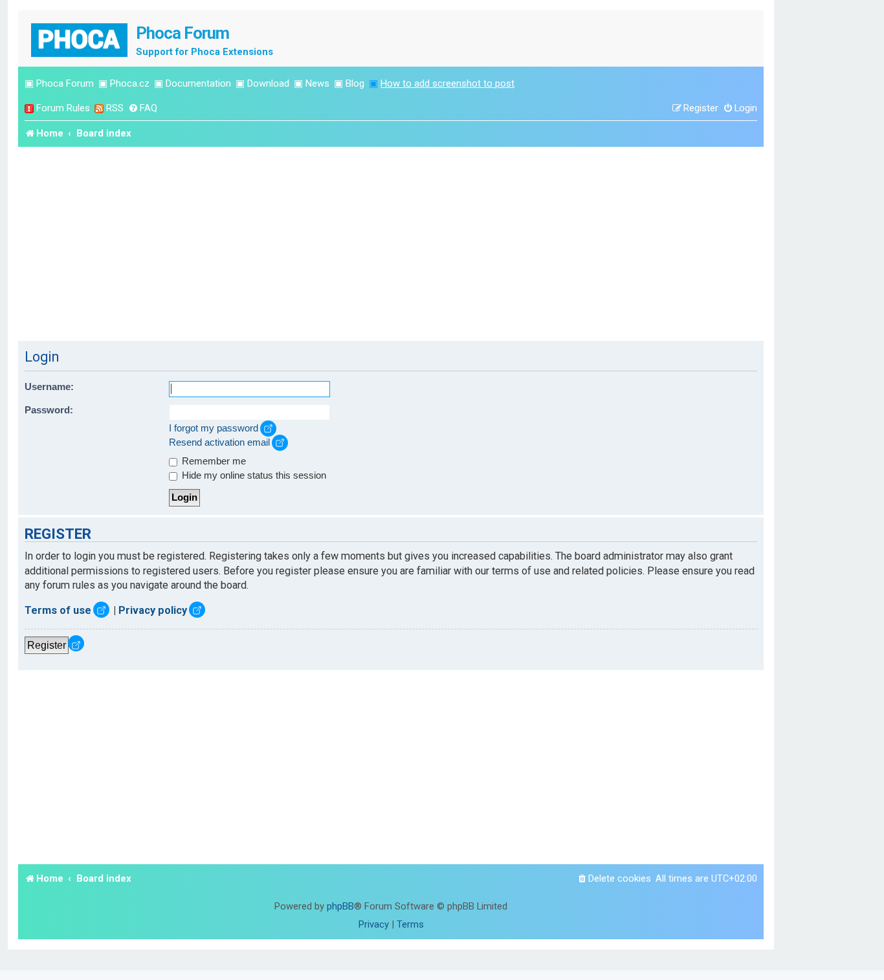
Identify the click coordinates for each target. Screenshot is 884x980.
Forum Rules (63, 108)
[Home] (80, 38)
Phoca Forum (65, 83)
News (317, 83)
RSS (115, 108)
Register (46, 645)
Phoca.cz (129, 83)
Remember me (212, 461)
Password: (49, 410)
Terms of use (58, 610)
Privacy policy (152, 610)
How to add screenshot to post (447, 83)
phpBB (340, 906)
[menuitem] (142, 108)
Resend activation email (219, 442)
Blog (355, 83)
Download (268, 83)
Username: (49, 387)
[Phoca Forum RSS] (99, 108)
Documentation (198, 83)
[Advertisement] (391, 243)
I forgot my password (213, 428)
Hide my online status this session (252, 475)
